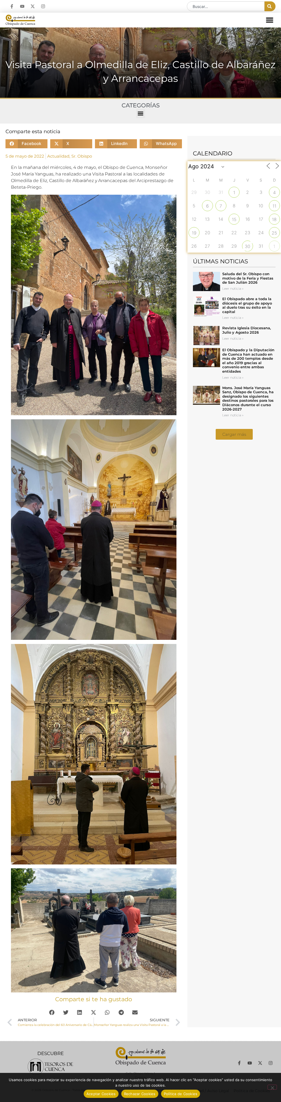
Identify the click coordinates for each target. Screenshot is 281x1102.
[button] (270, 20)
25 (274, 233)
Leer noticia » (232, 288)
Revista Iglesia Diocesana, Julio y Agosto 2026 (246, 330)
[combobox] (226, 6)
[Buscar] (270, 6)
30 (247, 246)
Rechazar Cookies (140, 1094)
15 (234, 219)
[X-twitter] (32, 6)
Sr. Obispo (81, 156)
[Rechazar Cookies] (272, 1087)
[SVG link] (50, 1067)
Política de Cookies (181, 1094)
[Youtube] (22, 6)
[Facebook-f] (12, 6)
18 (274, 219)
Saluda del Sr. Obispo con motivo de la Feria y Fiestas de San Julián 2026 (247, 278)
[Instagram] (43, 6)
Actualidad (58, 156)
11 (274, 206)
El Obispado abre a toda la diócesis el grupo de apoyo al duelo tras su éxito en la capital (247, 305)
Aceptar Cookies (101, 1094)
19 (194, 233)
